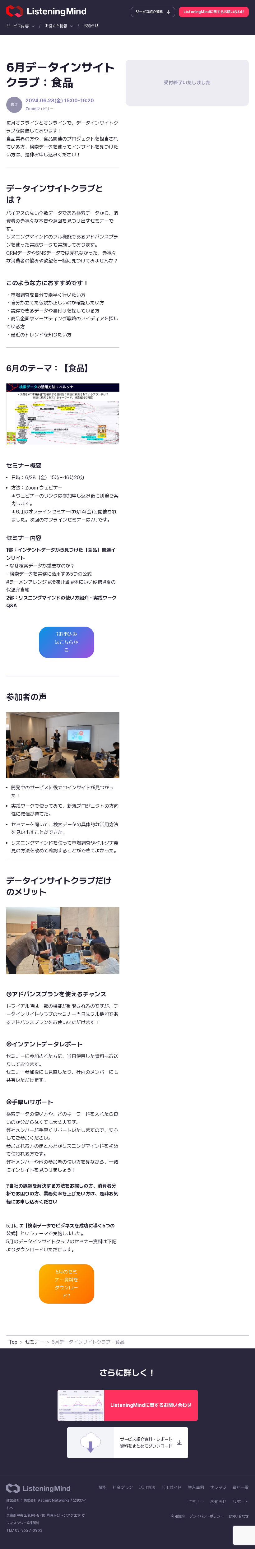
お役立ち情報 (56, 26)
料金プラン (123, 1487)
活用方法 (147, 1487)
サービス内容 (17, 26)
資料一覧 (241, 1487)
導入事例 (196, 1487)
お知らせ (90, 26)
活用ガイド (171, 1487)
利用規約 (178, 1516)
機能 (102, 1487)
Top (13, 1342)
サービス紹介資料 (149, 12)
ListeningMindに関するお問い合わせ (213, 12)
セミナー (34, 1342)
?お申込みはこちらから (66, 642)
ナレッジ (218, 1487)
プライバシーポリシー (206, 1516)
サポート (241, 1501)
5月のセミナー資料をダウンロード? (66, 1284)
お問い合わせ (238, 1516)
